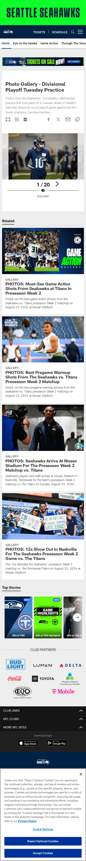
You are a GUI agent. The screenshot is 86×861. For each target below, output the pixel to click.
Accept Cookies (43, 853)
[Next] (56, 183)
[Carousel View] (8, 119)
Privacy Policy (27, 821)
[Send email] (68, 121)
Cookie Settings (43, 829)
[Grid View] (16, 119)
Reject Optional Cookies (42, 841)
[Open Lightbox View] (43, 168)
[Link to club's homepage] (8, 30)
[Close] (81, 774)
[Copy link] (77, 119)
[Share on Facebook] (49, 121)
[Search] (72, 32)
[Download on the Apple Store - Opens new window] (28, 743)
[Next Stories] (77, 617)
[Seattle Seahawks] (43, 762)
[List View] (25, 119)
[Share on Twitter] (58, 121)
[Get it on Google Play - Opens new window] (57, 745)
